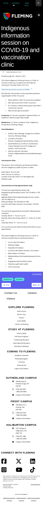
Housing (21, 362)
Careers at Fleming (21, 324)
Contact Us (10, 293)
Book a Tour (21, 314)
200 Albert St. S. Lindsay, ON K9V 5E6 (21, 407)
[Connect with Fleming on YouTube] (20, 471)
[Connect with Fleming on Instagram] (4, 471)
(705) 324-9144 (21, 413)
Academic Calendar (22, 355)
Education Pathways (21, 346)
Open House (21, 311)
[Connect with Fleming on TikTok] (33, 471)
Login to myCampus (21, 368)
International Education (21, 343)
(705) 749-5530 (21, 389)
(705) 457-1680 (21, 436)
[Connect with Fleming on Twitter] (19, 463)
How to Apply (21, 333)
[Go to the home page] (17, 16)
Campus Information (23, 395)
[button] (39, 3)
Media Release (8, 279)
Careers (35, 292)
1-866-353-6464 (21, 391)
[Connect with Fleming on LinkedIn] (33, 463)
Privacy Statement (35, 484)
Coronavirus (19, 279)
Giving (5, 3)
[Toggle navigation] (39, 15)
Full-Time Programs (21, 336)
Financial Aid (21, 365)
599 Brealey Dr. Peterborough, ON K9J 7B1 (22, 383)
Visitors (11, 298)
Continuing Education (21, 340)
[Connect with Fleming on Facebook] (4, 463)
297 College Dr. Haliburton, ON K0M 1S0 (21, 430)
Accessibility (21, 321)
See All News (37, 274)
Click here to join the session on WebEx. (15, 89)
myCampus (16, 3)
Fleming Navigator (21, 359)
